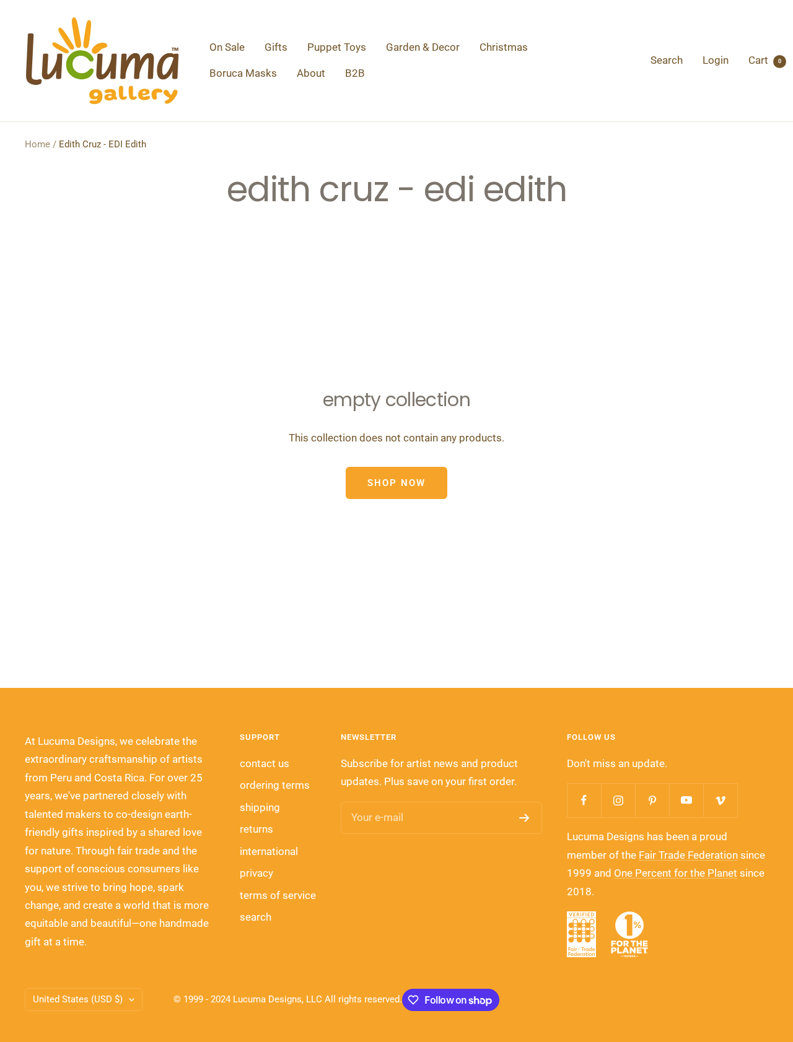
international (269, 851)
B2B (355, 73)
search (255, 917)
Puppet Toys (336, 47)
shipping (260, 807)
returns (256, 829)
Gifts (276, 47)
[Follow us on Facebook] (584, 800)
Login (716, 60)
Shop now (396, 482)
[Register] (524, 818)
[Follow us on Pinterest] (652, 800)
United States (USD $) (78, 999)
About (311, 73)
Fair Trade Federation (688, 855)
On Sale (227, 47)
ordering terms (275, 785)
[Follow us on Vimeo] (720, 800)
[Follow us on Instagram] (618, 800)
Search (667, 60)
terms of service (278, 895)
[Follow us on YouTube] (686, 800)
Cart (764, 60)
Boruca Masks (243, 73)
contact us (264, 763)
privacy (256, 873)
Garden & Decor (423, 47)
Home (37, 144)
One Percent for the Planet (675, 873)
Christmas (504, 47)
